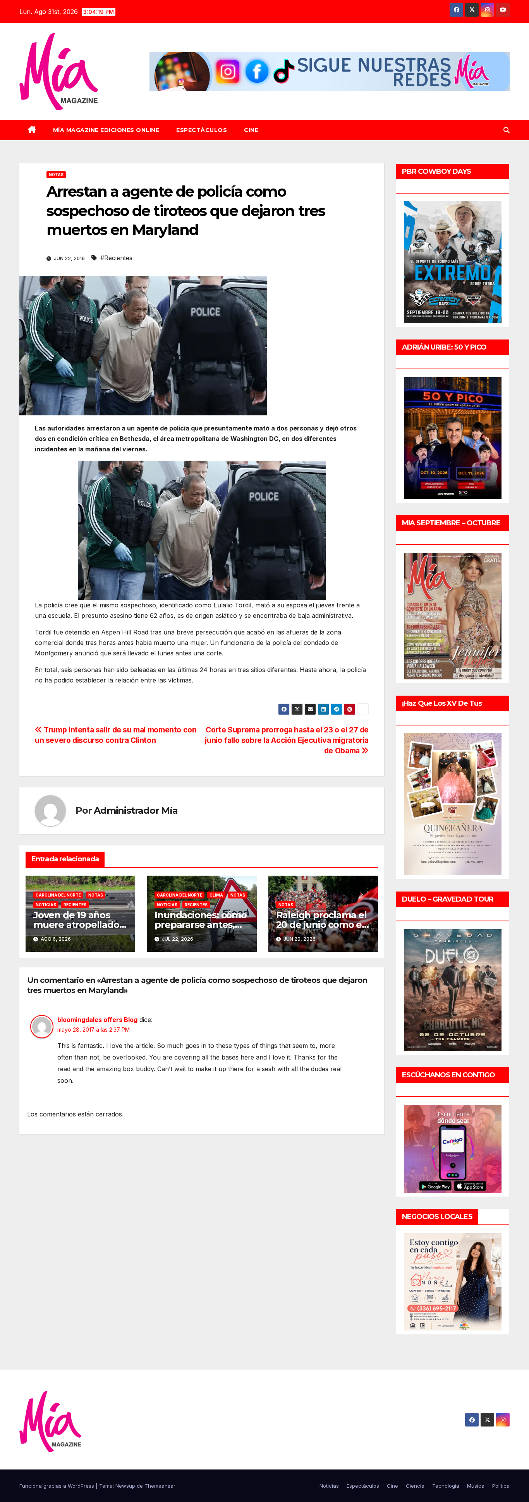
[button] (506, 130)
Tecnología (445, 1486)
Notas (56, 174)
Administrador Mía (136, 810)
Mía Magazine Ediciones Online (106, 130)
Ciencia (415, 1486)
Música (475, 1486)
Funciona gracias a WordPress (57, 1486)
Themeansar (159, 1486)
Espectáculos (201, 130)
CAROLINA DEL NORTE (58, 895)
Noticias (46, 904)
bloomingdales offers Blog (97, 1020)
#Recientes (116, 258)
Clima (216, 895)
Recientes (75, 904)
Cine (251, 130)
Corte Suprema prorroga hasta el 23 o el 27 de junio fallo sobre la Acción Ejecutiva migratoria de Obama (287, 740)
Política (501, 1486)
